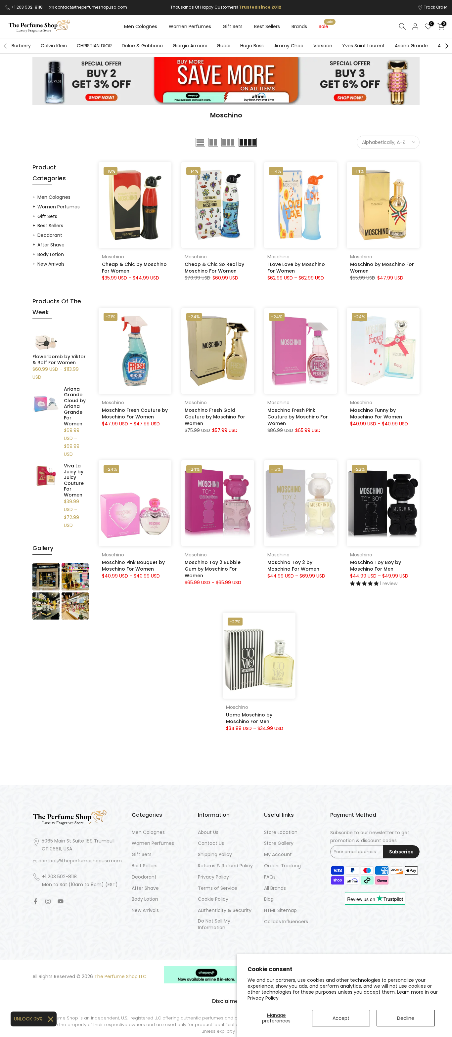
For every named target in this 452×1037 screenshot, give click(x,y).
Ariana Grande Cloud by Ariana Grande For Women (75, 406)
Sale (326, 26)
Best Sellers (267, 26)
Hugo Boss (252, 45)
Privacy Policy (263, 998)
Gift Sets (233, 26)
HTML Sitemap (280, 910)
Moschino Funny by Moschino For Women (376, 413)
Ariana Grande (411, 45)
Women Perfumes (190, 26)
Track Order (435, 7)
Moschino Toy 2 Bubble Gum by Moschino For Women (213, 569)
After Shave (51, 244)
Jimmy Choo (288, 45)
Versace (322, 45)
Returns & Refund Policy (225, 866)
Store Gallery (279, 843)
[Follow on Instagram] (48, 901)
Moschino (113, 256)
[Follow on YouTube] (61, 901)
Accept (341, 1018)
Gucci (223, 45)
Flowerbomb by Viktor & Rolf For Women (59, 360)
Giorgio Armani (190, 45)
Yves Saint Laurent (363, 45)
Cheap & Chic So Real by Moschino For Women (214, 267)
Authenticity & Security (224, 910)
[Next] (446, 46)
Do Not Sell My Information (214, 924)
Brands (299, 26)
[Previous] (5, 46)
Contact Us (211, 843)
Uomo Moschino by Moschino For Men (249, 718)
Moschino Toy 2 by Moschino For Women (293, 565)
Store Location (280, 832)
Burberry (21, 45)
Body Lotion (50, 254)
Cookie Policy (213, 899)
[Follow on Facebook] (35, 901)
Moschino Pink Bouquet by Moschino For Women (133, 565)
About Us (208, 832)
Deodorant (49, 235)
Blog (269, 899)
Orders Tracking (282, 866)
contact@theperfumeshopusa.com (91, 7)
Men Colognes (140, 26)
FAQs (270, 877)
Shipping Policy (215, 854)
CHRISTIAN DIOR (94, 45)
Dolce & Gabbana (142, 45)
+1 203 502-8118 (27, 7)
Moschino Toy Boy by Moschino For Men (375, 565)
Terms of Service (217, 888)
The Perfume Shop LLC (120, 976)
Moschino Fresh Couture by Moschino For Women (135, 413)
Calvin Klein (54, 45)
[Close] (50, 1019)
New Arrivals (51, 264)
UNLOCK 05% (28, 1018)
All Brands (275, 888)
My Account (278, 854)
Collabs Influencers (286, 922)
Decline (405, 1018)
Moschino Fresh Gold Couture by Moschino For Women (215, 417)
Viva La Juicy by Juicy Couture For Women (74, 480)
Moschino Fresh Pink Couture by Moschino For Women (297, 417)
